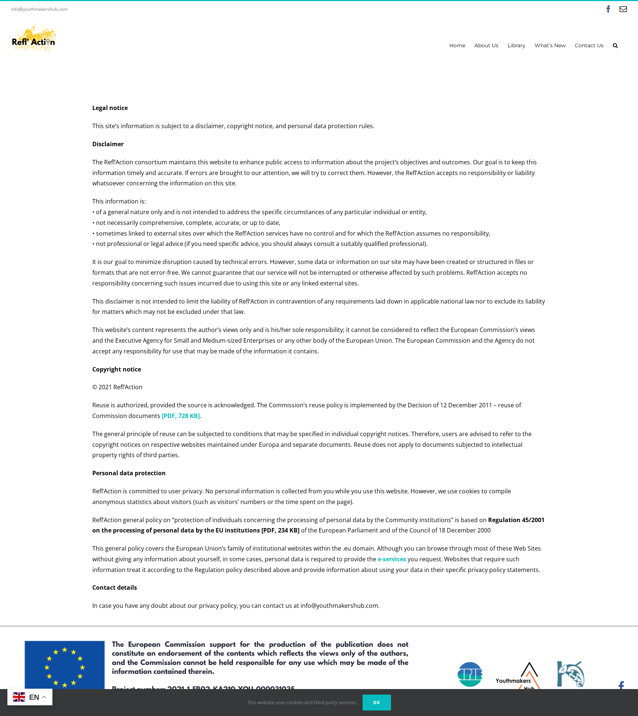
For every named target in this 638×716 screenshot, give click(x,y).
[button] (615, 45)
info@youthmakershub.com (39, 9)
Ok (376, 702)
